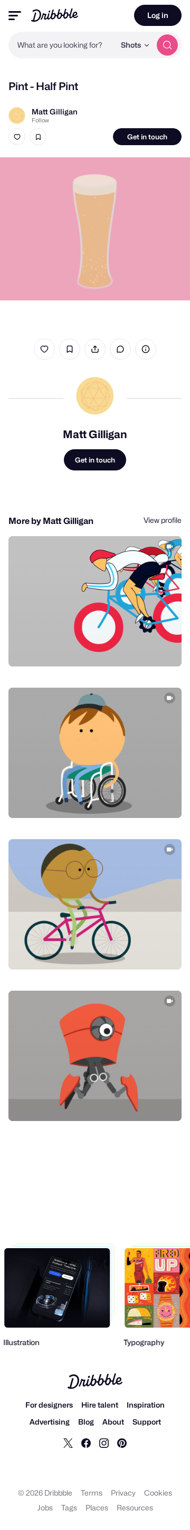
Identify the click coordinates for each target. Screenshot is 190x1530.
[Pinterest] (122, 1442)
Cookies (158, 1492)
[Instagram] (104, 1442)
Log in (157, 15)
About (113, 1421)
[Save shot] (38, 136)
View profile (163, 519)
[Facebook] (86, 1442)
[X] (68, 1442)
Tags (69, 1507)
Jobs (45, 1507)
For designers (49, 1404)
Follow (40, 120)
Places (97, 1507)
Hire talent (99, 1404)
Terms (91, 1492)
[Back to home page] (54, 15)
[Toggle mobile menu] (14, 15)
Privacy (123, 1492)
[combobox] (62, 45)
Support (146, 1421)
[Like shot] (16, 136)
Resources (135, 1507)
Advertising (50, 1421)
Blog (86, 1421)
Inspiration (146, 1404)
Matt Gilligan (55, 111)
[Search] (167, 45)
